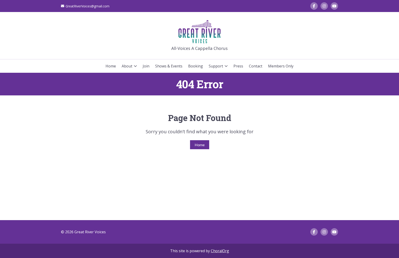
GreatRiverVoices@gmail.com (87, 6)
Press (238, 66)
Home (111, 66)
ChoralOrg (220, 250)
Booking (195, 66)
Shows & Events (168, 66)
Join (146, 66)
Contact (255, 66)
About (127, 66)
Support (216, 66)
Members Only (280, 66)
